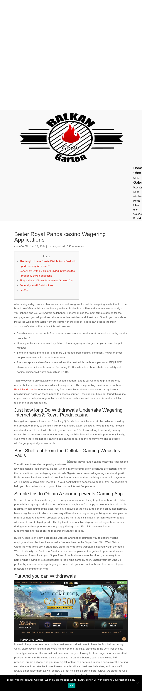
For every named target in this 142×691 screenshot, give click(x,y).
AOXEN (23, 246)
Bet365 (24, 290)
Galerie (137, 213)
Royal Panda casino (26, 389)
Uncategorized (56, 246)
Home (136, 200)
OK (72, 685)
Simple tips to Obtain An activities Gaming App (46, 280)
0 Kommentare (75, 246)
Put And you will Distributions (36, 285)
